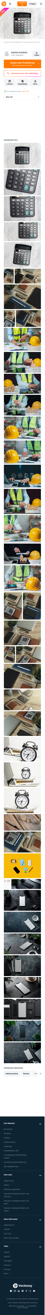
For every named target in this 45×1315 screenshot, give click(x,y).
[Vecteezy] (3, 3)
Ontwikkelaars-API (11, 1243)
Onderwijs (8, 1239)
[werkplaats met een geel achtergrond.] (22, 947)
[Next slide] (35, 1166)
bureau (26, 1166)
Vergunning (8, 1273)
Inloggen (32, 4)
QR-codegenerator (11, 1259)
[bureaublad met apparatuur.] (7, 966)
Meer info (9, 99)
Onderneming (9, 1235)
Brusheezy (8, 1222)
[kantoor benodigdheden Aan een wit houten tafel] (22, 158)
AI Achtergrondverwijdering (15, 1255)
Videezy (7, 1230)
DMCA (6, 1278)
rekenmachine (12, 1166)
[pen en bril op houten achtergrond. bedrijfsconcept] (22, 904)
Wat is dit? (25, 91)
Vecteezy (7, 1226)
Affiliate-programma (12, 1282)
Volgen (36, 55)
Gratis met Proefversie (22, 63)
